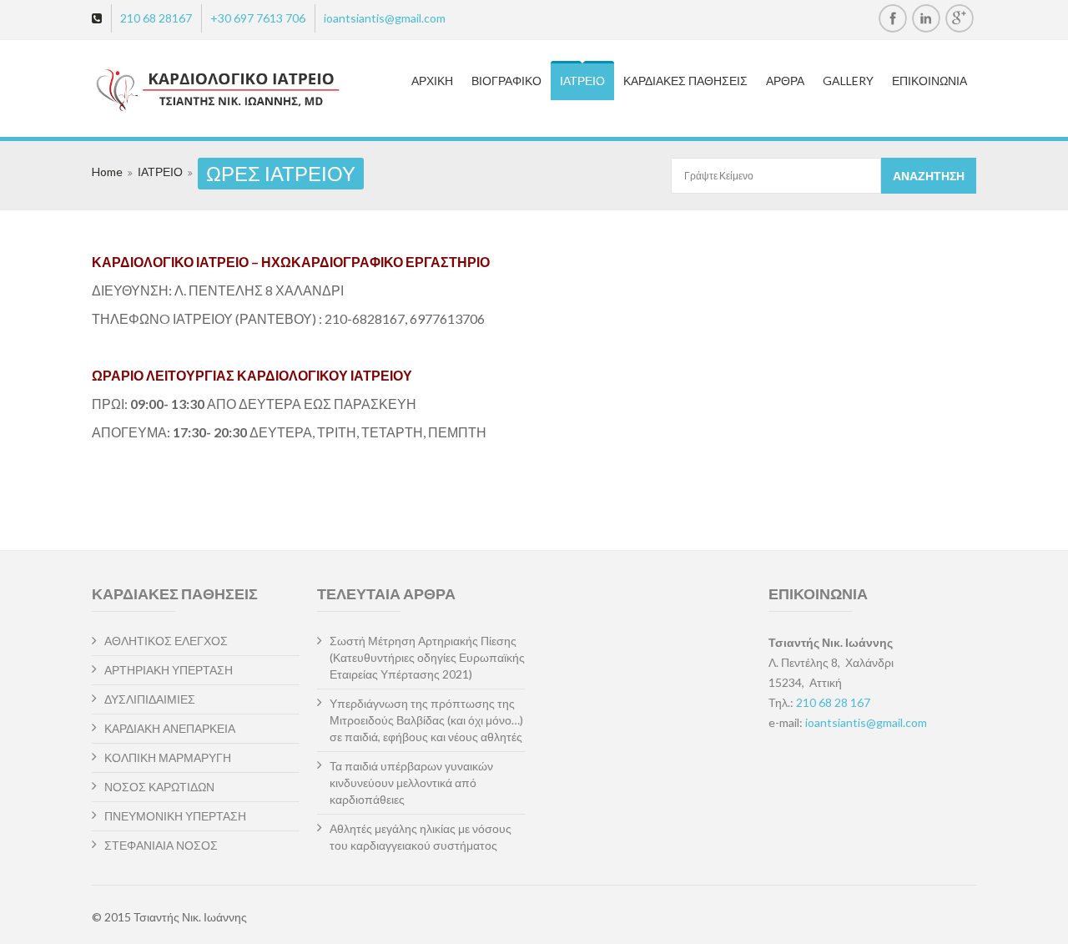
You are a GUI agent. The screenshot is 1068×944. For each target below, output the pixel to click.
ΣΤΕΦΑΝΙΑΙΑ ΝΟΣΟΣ (161, 845)
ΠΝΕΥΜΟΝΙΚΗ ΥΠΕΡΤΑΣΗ (175, 816)
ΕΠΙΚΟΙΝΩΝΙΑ (929, 80)
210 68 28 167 (833, 702)
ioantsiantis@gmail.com (385, 18)
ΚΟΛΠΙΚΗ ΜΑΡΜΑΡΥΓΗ (167, 757)
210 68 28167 (156, 18)
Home (107, 171)
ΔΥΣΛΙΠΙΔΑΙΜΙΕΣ (149, 699)
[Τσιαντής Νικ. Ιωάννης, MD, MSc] (189, 90)
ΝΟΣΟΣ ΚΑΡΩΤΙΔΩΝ (159, 787)
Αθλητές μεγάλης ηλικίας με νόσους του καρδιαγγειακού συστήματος (420, 836)
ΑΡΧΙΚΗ (432, 80)
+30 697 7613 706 (257, 18)
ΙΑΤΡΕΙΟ (582, 80)
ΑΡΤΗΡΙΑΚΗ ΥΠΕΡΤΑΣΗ (168, 670)
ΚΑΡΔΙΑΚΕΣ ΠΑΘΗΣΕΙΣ (685, 80)
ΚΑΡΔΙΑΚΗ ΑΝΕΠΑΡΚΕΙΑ (169, 728)
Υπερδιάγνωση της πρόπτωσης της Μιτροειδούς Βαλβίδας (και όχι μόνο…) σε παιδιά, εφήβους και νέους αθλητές (426, 720)
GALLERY (848, 80)
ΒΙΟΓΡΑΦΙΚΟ (506, 80)
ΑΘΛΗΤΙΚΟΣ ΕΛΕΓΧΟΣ (166, 641)
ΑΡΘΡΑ (785, 80)
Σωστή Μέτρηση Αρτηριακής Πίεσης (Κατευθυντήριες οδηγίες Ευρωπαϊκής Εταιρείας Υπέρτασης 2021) (427, 657)
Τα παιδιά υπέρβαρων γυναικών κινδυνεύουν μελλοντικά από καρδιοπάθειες (411, 782)
